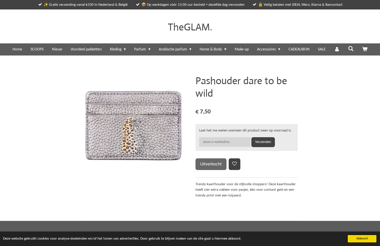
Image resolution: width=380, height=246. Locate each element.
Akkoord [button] (362, 238)
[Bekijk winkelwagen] (365, 49)
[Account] (337, 49)
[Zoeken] (350, 49)
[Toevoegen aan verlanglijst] (234, 164)
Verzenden (263, 142)
